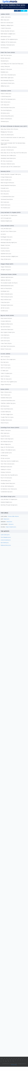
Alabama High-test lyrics (7, 277)
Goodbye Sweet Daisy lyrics (8, 483)
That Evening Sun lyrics (7, 296)
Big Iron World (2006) (7, 315)
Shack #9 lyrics (5, 422)
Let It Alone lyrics (5, 337)
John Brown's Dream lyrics (7, 83)
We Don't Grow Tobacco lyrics (8, 231)
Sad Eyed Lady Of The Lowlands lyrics (10, 166)
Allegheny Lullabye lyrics (7, 25)
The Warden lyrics (5, 207)
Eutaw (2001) (5, 389)
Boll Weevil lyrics (5, 406)
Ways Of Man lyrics (6, 259)
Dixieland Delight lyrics (6, 221)
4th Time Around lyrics (6, 161)
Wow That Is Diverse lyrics (7, 463)
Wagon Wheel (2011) (7, 264)
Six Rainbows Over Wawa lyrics (9, 489)
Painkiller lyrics (4, 72)
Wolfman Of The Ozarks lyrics (8, 42)
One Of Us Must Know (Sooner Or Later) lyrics (13, 137)
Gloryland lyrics (5, 61)
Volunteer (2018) (6, 90)
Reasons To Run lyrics (6, 69)
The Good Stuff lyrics (6, 110)
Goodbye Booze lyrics (6, 420)
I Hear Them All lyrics (6, 343)
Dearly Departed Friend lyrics (8, 185)
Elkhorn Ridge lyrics (6, 444)
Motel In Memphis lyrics (7, 294)
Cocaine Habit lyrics (6, 321)
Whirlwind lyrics (5, 121)
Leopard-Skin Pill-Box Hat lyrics (9, 147)
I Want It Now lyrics (6, 28)
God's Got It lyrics (5, 340)
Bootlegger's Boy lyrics (6, 237)
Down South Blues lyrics (7, 408)
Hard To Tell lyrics (5, 376)
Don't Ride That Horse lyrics (8, 346)
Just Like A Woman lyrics (7, 150)
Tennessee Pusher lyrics (7, 305)
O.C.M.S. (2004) (5, 353)
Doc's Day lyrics (5, 193)
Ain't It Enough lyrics (6, 218)
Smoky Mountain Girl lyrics (7, 31)
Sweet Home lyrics (5, 205)
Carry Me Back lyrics (6, 228)
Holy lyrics (11, 524)
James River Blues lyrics (7, 329)
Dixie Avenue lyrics (5, 102)
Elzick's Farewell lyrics (6, 118)
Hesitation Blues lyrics (6, 397)
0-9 (1, 1058)
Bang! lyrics (6, 519)
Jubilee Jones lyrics (6, 17)
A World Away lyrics (6, 96)
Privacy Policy (14, 1064)
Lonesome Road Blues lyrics (8, 400)
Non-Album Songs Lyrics (8, 496)
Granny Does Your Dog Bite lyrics (9, 475)
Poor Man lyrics (5, 362)
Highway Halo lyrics (6, 280)
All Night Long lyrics (6, 269)
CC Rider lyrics (4, 370)
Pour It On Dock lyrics (6, 477)
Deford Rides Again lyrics (7, 77)
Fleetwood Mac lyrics (6, 545)
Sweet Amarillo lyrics (6, 179)
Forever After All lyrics (13, 516)
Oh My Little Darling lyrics (7, 486)
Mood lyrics (9, 521)
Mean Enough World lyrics (7, 182)
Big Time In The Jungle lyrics (8, 359)
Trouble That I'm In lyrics (7, 417)
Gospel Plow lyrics (5, 436)
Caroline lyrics (4, 310)
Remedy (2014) (5, 171)
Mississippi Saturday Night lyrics (9, 242)
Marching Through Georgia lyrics (9, 505)
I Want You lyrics (5, 140)
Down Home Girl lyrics (6, 318)
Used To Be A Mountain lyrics (8, 74)
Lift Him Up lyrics (5, 308)
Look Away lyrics (5, 104)
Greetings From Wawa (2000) (10, 427)
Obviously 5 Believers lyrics (8, 163)
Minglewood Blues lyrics (7, 324)
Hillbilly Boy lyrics (5, 86)
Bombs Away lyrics (5, 58)
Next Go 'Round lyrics (6, 288)
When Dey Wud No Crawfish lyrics (9, 461)
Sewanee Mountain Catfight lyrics (9, 256)
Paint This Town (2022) (8, 52)
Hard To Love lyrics (6, 367)
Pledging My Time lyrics (7, 132)
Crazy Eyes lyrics (5, 302)
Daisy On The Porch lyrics (7, 447)
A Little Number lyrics (6, 452)
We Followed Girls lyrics (7, 441)
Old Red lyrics (4, 455)
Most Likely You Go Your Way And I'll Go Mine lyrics (14, 152)
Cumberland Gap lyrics (6, 491)
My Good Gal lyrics (5, 326)
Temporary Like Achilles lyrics (8, 155)
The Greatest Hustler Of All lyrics (9, 282)
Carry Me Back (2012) (7, 225)
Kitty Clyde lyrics (5, 433)
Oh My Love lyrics (5, 458)
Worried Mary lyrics (6, 480)
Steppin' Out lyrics (5, 245)
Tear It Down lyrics (5, 365)
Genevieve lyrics (5, 248)
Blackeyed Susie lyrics (6, 466)
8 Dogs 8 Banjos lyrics (6, 177)
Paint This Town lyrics (6, 55)
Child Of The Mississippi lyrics (8, 99)
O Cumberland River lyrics (7, 196)
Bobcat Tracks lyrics (6, 349)
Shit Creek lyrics (5, 202)
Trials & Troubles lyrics (6, 373)
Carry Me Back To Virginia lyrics (9, 215)
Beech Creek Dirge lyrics (7, 438)
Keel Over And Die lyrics (7, 22)
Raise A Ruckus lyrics (6, 392)
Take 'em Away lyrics (6, 379)
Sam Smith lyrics (5, 542)
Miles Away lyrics (5, 19)
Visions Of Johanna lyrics (7, 134)
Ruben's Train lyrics (6, 430)
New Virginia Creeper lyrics (8, 332)
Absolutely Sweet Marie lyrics (8, 158)
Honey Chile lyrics (5, 66)
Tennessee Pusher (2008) (9, 274)
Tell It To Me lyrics (5, 356)
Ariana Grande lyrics (6, 540)
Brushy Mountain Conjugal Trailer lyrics (11, 174)
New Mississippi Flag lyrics (7, 80)
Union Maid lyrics (5, 335)
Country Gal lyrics (5, 250)
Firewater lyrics (5, 188)
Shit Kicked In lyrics (6, 36)
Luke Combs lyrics (5, 534)
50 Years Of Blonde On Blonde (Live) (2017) (14, 126)
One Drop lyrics (5, 47)
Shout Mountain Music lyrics (8, 107)
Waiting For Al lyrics (6, 469)
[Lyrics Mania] (14, 1)
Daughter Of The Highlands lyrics (9, 39)
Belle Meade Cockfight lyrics (8, 33)
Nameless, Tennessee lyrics (8, 45)
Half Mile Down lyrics (6, 253)
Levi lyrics (3, 234)
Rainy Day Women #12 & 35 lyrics (9, 129)
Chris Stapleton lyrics (6, 537)
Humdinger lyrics (5, 291)
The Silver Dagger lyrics (7, 414)
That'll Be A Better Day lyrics (8, 403)
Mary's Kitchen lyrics (6, 299)
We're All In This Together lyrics (9, 381)
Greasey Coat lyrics (6, 472)
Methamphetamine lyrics (7, 285)
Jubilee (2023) (5, 14)
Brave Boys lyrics (5, 191)
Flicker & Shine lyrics (6, 93)
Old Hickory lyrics (5, 113)
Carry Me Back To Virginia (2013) (11, 212)
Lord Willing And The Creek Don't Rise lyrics (12, 63)
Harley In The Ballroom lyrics (8, 450)
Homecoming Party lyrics (7, 116)
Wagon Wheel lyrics (6, 266)
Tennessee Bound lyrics (7, 199)
